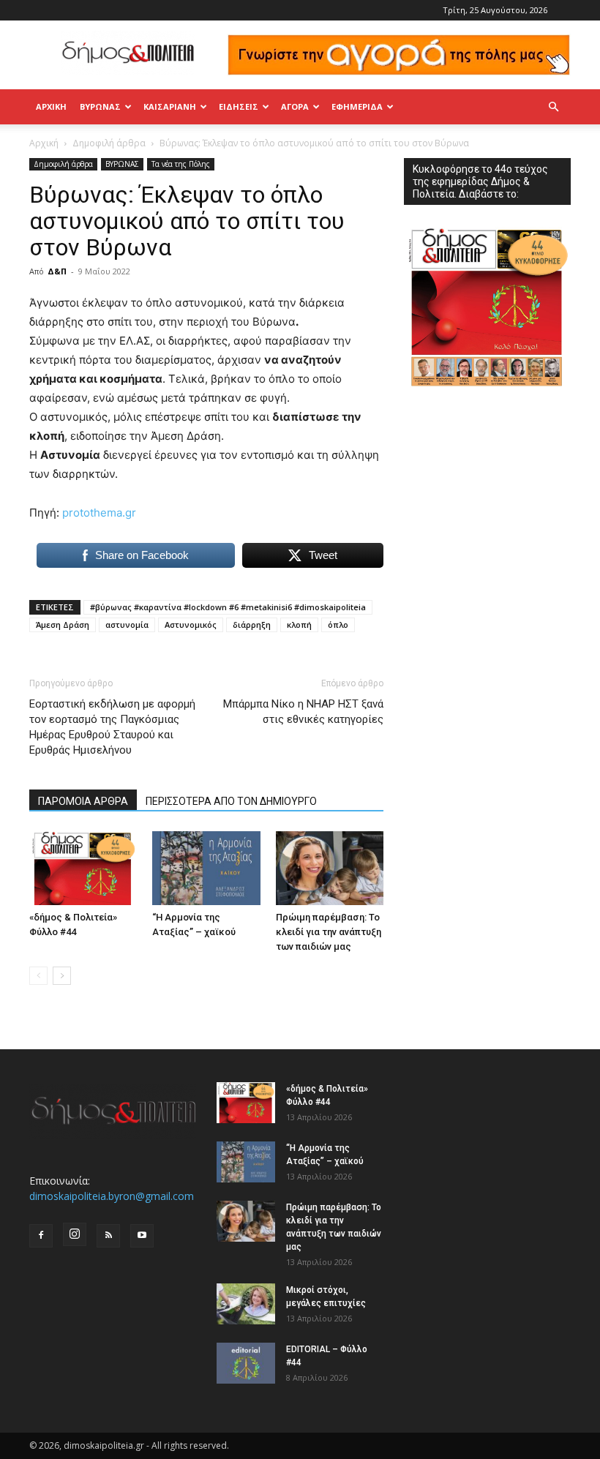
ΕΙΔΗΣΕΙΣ (238, 106)
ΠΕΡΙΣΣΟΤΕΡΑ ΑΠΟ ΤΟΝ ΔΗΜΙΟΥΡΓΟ (231, 801)
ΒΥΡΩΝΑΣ (100, 106)
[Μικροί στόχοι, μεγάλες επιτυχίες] (246, 1303)
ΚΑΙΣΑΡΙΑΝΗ (169, 106)
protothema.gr (99, 513)
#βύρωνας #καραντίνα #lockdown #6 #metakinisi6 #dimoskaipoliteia (228, 606)
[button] (553, 107)
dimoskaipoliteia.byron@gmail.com (111, 1196)
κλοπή (299, 624)
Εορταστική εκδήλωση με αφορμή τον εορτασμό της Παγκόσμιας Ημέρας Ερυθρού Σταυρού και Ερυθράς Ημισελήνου (112, 727)
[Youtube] (142, 1236)
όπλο (338, 624)
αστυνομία (127, 624)
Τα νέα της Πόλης (180, 164)
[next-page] (62, 976)
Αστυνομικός (191, 624)
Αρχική (51, 106)
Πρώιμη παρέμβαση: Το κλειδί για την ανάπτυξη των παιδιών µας (328, 932)
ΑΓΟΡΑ (295, 106)
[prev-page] (38, 976)
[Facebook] (41, 1236)
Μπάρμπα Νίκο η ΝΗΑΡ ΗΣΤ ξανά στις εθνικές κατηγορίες (303, 711)
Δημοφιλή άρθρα (109, 143)
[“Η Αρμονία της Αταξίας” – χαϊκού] (206, 868)
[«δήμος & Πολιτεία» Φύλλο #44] (83, 868)
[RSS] (108, 1236)
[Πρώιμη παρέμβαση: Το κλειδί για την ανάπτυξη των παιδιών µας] (329, 868)
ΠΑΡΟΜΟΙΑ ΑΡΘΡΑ (83, 801)
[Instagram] (74, 1234)
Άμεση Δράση (62, 624)
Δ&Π (57, 271)
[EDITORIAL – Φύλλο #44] (246, 1363)
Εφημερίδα (357, 106)
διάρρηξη (252, 624)
